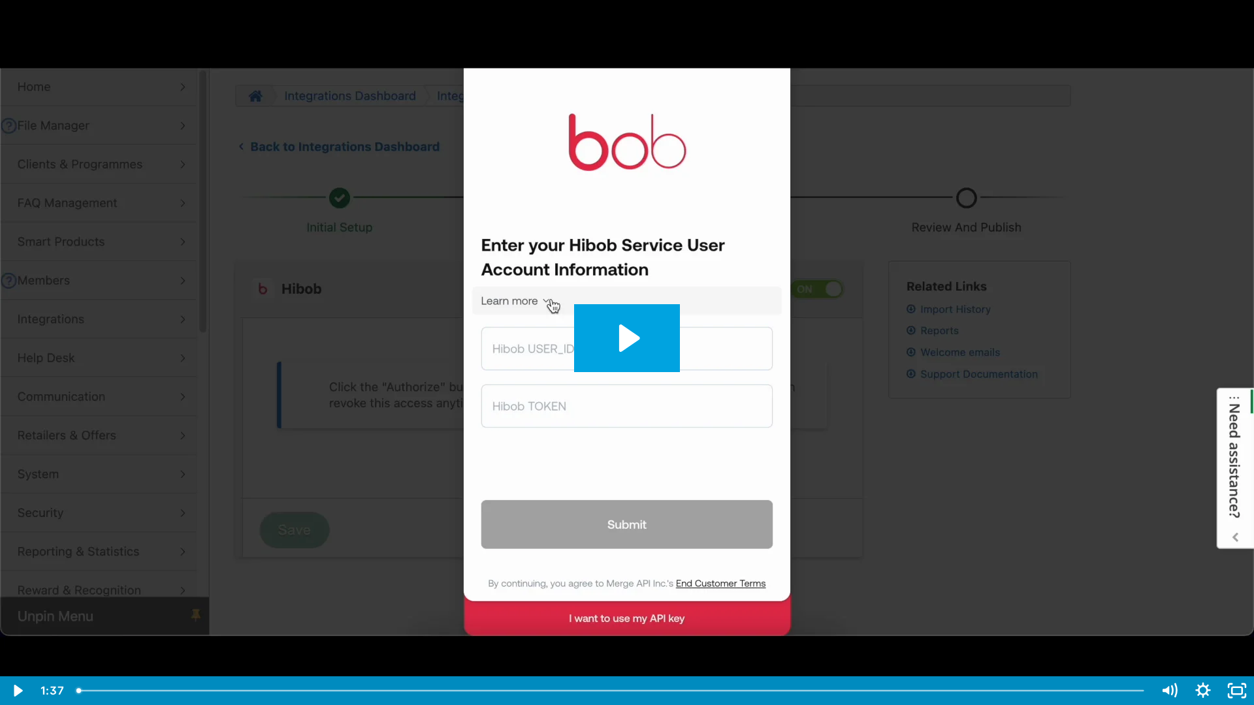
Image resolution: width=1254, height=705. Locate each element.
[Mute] (1169, 690)
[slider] (611, 690)
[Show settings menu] (1203, 690)
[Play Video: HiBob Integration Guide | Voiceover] (627, 338)
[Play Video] (17, 690)
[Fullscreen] (1237, 690)
